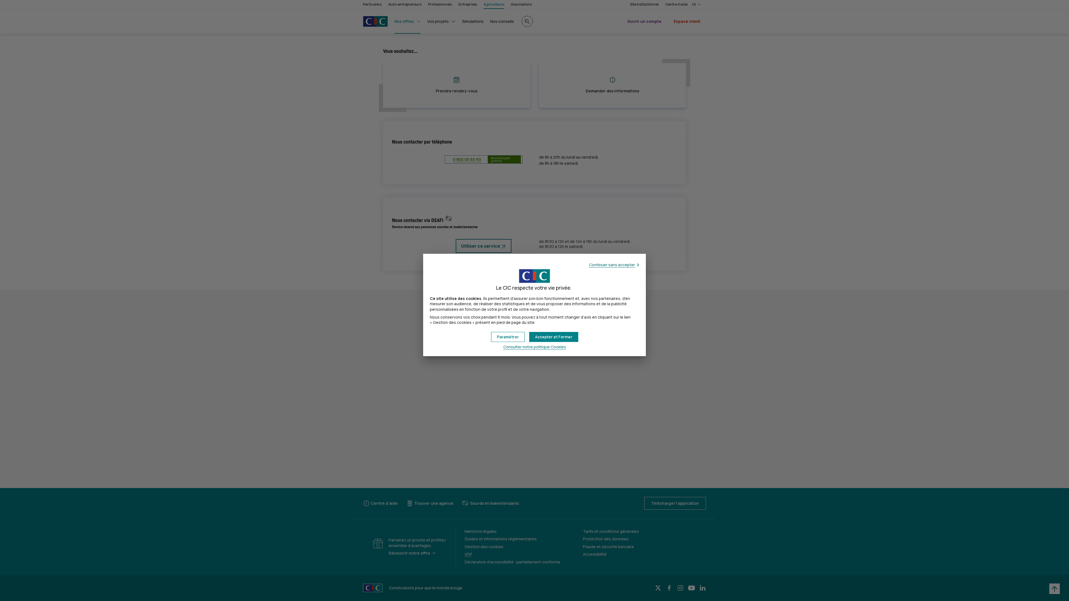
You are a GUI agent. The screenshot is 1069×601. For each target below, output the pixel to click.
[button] (553, 337)
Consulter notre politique (534, 346)
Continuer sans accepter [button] (612, 264)
